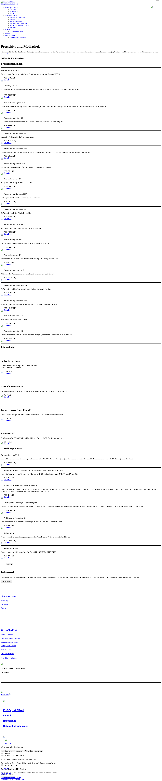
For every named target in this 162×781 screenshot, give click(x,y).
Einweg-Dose (14, 19)
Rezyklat (13, 27)
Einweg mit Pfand (11, 7)
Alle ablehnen (18, 751)
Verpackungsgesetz (16, 21)
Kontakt (4, 769)
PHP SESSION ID (10, 765)
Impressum (6, 773)
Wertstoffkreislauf (11, 15)
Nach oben (8, 743)
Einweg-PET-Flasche (17, 17)
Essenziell (7, 753)
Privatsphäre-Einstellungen (33, 751)
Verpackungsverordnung (9, 642)
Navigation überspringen (9, 4)
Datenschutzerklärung (11, 777)
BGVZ (7, 29)
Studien (12, 13)
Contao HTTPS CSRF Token (14, 756)
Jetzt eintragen (6, 581)
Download (7, 80)
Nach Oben (5, 695)
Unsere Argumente (16, 31)
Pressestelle (5, 54)
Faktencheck (14, 11)
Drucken (9, 564)
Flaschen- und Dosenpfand (19, 23)
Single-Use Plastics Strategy (19, 25)
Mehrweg (13, 9)
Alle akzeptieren (7, 751)
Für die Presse (10, 35)
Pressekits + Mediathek (18, 37)
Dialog (7, 33)
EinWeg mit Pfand (13, 710)
